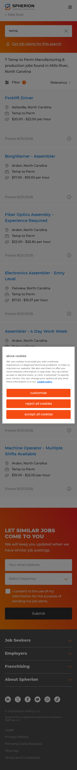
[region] (38, 385)
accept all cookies (38, 414)
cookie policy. (45, 381)
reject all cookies (38, 403)
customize (38, 393)
